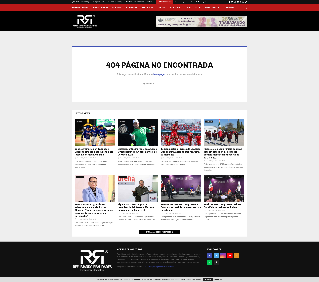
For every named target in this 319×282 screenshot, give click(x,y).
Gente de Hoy (132, 7)
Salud (198, 7)
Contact (149, 2)
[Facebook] (209, 255)
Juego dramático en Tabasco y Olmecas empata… (199, 2)
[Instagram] (223, 255)
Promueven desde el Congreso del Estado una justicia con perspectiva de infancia (181, 207)
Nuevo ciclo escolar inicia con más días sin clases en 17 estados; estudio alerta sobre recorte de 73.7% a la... (223, 153)
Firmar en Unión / (116, 2)
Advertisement (139, 2)
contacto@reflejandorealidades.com (159, 267)
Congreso (161, 7)
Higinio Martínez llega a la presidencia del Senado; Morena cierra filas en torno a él (136, 207)
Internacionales (100, 7)
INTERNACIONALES (80, 7)
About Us (129, 2)
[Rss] (236, 255)
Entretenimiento (213, 7)
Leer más (218, 279)
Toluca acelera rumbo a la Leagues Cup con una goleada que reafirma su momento (180, 152)
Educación (175, 7)
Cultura (188, 7)
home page (158, 74)
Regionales (147, 7)
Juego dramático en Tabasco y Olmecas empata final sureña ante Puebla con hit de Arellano (94, 152)
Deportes (229, 7)
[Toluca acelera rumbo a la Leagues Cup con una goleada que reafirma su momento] (181, 132)
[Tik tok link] (246, 2)
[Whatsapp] (209, 262)
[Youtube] (230, 255)
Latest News (82, 113)
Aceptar (208, 279)
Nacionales (117, 7)
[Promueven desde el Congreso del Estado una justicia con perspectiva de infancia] (181, 188)
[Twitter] (216, 255)
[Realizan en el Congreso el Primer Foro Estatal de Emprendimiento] (224, 188)
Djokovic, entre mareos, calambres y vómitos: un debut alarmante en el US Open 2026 (137, 152)
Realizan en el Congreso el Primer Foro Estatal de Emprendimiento (222, 206)
